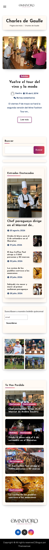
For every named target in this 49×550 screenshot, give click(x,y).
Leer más (24, 120)
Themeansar (24, 546)
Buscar (9, 141)
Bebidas (24, 76)
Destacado (15, 404)
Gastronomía (29, 404)
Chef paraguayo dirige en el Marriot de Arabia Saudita (24, 225)
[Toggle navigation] (5, 6)
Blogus (38, 542)
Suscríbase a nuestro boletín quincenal (24, 311)
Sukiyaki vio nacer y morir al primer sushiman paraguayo (17, 286)
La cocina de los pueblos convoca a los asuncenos (18, 270)
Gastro (18, 93)
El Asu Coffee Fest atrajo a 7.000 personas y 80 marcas (18, 254)
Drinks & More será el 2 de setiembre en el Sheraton (18, 238)
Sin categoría (16, 461)
